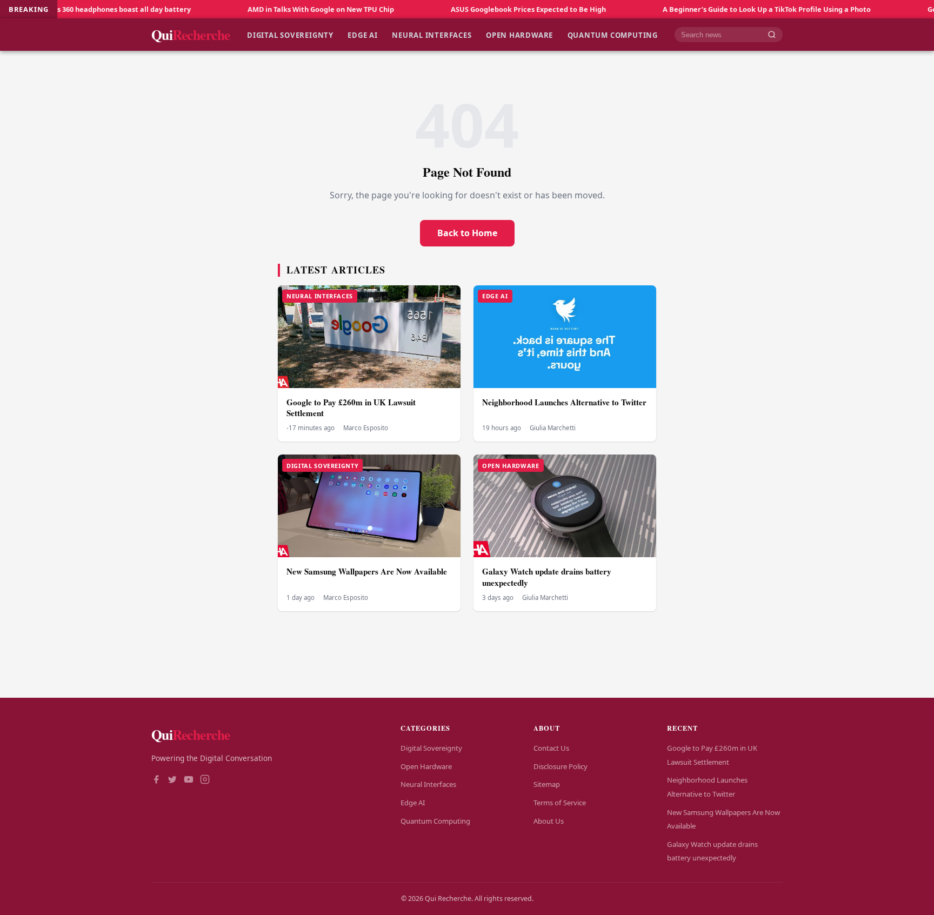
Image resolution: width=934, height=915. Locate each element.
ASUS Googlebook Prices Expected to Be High (487, 9)
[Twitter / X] (172, 780)
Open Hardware (519, 34)
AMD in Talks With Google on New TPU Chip (279, 9)
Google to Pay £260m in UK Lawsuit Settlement (351, 407)
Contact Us (551, 748)
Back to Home (467, 233)
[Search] (772, 35)
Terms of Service (559, 802)
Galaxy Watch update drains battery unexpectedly (546, 577)
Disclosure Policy (560, 766)
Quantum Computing (613, 34)
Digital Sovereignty (290, 34)
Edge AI (363, 34)
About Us (548, 821)
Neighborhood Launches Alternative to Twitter (564, 402)
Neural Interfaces (431, 34)
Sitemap (546, 784)
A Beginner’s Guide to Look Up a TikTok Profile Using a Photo (726, 9)
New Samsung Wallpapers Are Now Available (366, 571)
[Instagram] (205, 780)
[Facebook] (156, 780)
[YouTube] (189, 780)
